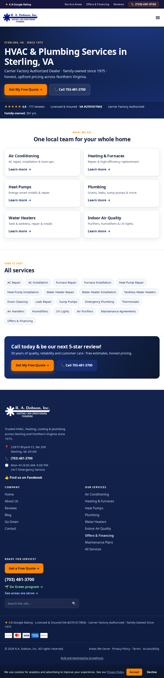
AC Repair (14, 282)
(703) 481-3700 (145, 4)
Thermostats (130, 302)
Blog (8, 515)
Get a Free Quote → (24, 568)
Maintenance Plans (99, 542)
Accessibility (151, 649)
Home (9, 494)
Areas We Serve (99, 649)
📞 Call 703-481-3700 (70, 89)
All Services (93, 549)
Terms (136, 649)
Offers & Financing (97, 4)
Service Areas (73, 4)
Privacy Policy (121, 649)
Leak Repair (44, 302)
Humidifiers (40, 311)
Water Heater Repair (60, 292)
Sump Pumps (68, 302)
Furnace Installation (97, 282)
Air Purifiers (85, 311)
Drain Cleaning (17, 302)
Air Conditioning (97, 494)
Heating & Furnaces (99, 501)
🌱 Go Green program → (24, 587)
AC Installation (38, 282)
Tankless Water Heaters (140, 292)
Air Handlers (15, 311)
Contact (10, 528)
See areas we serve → (21, 593)
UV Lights (62, 311)
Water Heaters (95, 522)
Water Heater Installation (99, 292)
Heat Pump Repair (131, 282)
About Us (11, 501)
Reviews (119, 4)
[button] (157, 17)
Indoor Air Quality (98, 528)
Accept (134, 672)
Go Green (12, 522)
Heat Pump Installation (23, 292)
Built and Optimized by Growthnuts (82, 658)
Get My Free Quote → (25, 89)
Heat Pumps (94, 508)
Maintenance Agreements (118, 311)
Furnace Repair (66, 282)
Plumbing (92, 515)
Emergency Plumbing (99, 302)
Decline (152, 672)
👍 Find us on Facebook (23, 477)
